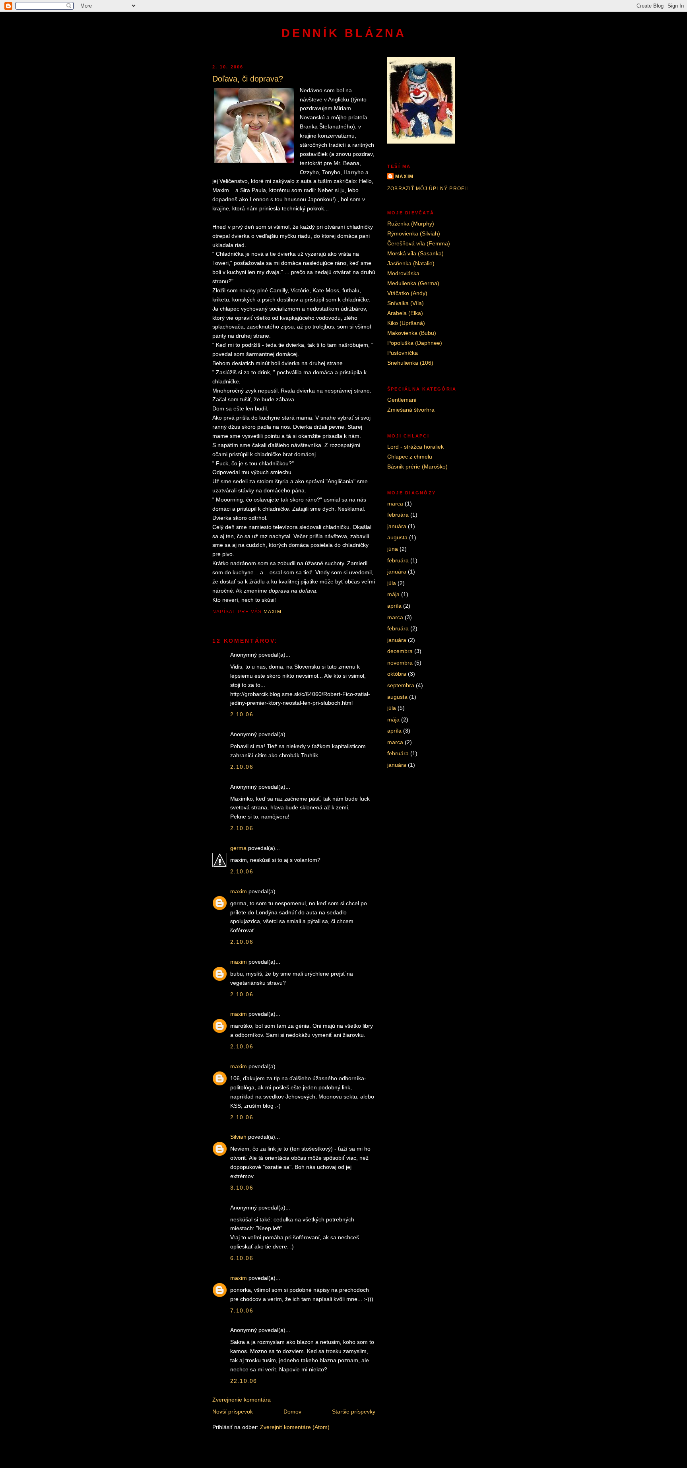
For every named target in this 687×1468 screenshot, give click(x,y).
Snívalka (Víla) (405, 303)
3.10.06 (241, 1187)
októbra (396, 674)
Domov (292, 1411)
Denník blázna (343, 33)
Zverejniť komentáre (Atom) (295, 1427)
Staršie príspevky (353, 1411)
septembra (400, 685)
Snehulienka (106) (410, 363)
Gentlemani (401, 400)
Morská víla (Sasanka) (415, 253)
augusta (397, 537)
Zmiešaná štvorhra (411, 409)
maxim (238, 891)
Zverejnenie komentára (241, 1399)
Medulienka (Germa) (413, 283)
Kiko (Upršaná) (406, 323)
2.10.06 (241, 714)
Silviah (238, 1137)
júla (391, 583)
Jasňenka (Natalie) (411, 263)
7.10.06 (241, 1310)
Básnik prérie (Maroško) (417, 466)
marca (395, 503)
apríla (394, 606)
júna (392, 549)
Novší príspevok (232, 1411)
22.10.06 (243, 1381)
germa (238, 848)
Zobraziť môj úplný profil (428, 188)
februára (398, 514)
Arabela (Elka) (405, 313)
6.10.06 (241, 1258)
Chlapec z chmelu (409, 456)
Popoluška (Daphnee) (414, 343)
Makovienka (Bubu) (411, 333)
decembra (400, 651)
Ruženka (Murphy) (410, 223)
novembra (400, 662)
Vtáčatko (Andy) (407, 293)
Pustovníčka (402, 353)
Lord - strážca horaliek (415, 446)
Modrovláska (403, 273)
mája (393, 594)
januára (396, 526)
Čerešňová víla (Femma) (418, 243)
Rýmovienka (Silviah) (413, 233)
